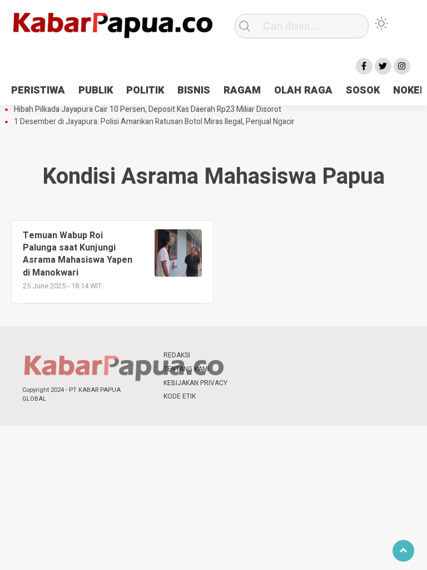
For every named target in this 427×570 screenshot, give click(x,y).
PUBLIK (95, 90)
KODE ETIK (179, 396)
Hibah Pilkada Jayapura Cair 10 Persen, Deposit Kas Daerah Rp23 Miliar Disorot (147, 109)
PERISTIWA (38, 90)
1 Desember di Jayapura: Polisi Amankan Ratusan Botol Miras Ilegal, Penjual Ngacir (154, 121)
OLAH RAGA (303, 90)
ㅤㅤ (246, 355)
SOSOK (363, 90)
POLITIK (145, 90)
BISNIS (193, 90)
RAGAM (242, 90)
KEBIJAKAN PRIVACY (195, 383)
